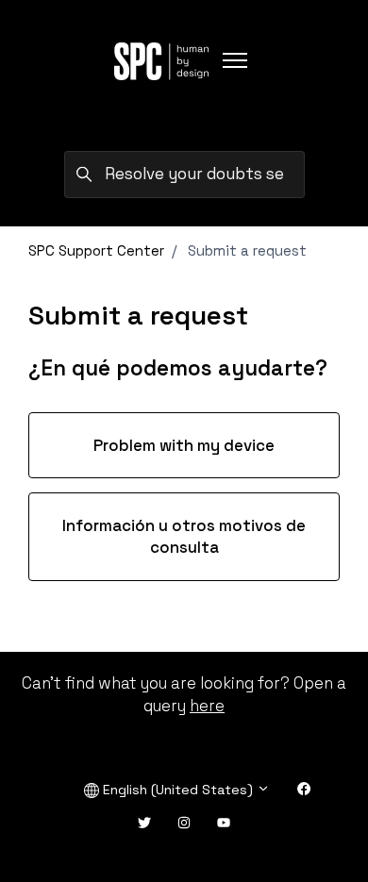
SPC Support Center (96, 250)
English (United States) (178, 789)
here (207, 705)
